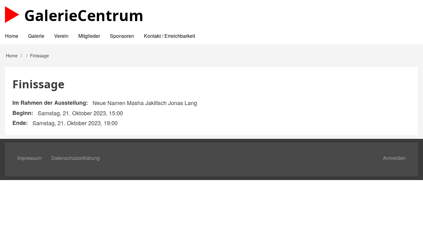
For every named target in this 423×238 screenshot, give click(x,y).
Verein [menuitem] (61, 35)
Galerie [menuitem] (36, 35)
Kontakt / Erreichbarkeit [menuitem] (169, 35)
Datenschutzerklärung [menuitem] (75, 157)
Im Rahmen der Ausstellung (49, 103)
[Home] (12, 14)
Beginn (21, 113)
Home (12, 55)
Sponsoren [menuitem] (122, 35)
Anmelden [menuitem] (394, 157)
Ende (19, 123)
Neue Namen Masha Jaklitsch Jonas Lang (145, 103)
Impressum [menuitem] (29, 157)
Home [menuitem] (11, 35)
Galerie (83, 15)
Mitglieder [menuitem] (89, 35)
